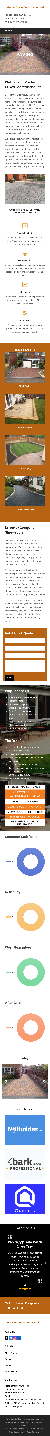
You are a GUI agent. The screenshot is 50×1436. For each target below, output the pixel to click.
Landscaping (25, 468)
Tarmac (8, 1365)
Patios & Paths (25, 427)
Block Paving (25, 386)
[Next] (44, 1081)
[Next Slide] (45, 1262)
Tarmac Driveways (25, 509)
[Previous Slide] (4, 1262)
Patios (8, 1359)
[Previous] (5, 1081)
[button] (9, 30)
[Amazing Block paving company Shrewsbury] (25, 1081)
